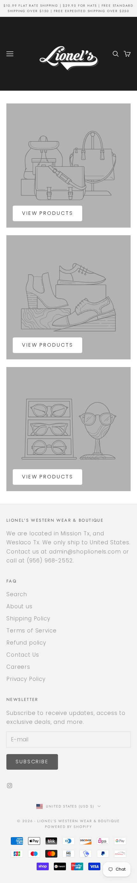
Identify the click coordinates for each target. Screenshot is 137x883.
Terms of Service (31, 630)
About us (19, 606)
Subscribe (32, 761)
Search (16, 594)
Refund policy (26, 642)
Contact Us (22, 655)
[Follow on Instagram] (9, 785)
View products (47, 213)
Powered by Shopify (68, 826)
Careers (18, 667)
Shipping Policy (28, 618)
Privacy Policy (26, 679)
